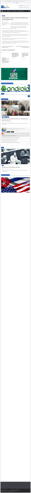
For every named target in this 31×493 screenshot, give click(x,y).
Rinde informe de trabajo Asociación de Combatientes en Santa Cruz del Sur (15, 119)
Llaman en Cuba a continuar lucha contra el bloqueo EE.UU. (25, 55)
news (2, 165)
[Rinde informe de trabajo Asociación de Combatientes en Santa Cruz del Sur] (15, 108)
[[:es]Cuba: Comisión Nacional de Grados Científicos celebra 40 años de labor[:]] (5, 52)
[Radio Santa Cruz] (2, 11)
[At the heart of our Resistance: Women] (15, 156)
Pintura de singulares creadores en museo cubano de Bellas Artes (22, 47)
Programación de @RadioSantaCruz (23, 7)
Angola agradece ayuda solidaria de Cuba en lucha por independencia (15, 55)
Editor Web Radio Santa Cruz (10, 168)
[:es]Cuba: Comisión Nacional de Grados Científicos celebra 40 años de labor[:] (5, 60)
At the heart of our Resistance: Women (11, 167)
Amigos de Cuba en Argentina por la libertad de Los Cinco (7, 47)
